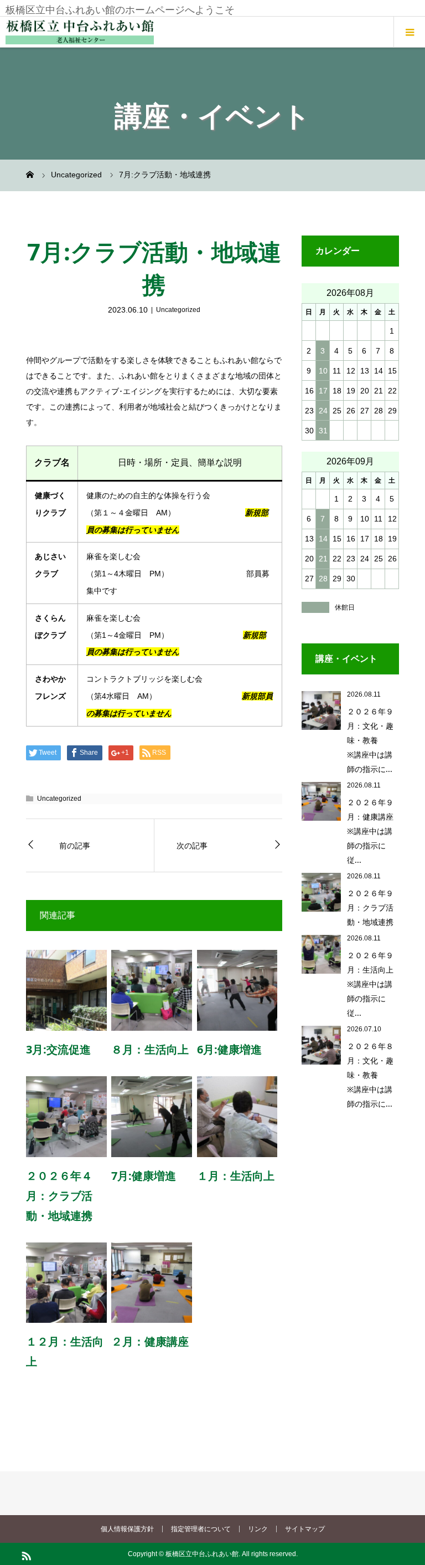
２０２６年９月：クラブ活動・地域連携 (370, 907)
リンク (258, 1529)
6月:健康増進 (229, 1049)
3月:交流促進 (58, 1049)
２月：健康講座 (150, 1341)
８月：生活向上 (150, 1049)
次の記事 (192, 845)
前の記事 (74, 845)
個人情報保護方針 (127, 1529)
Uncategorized (178, 310)
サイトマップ (305, 1529)
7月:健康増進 (143, 1175)
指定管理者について (201, 1529)
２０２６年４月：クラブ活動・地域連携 (59, 1195)
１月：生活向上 (235, 1175)
